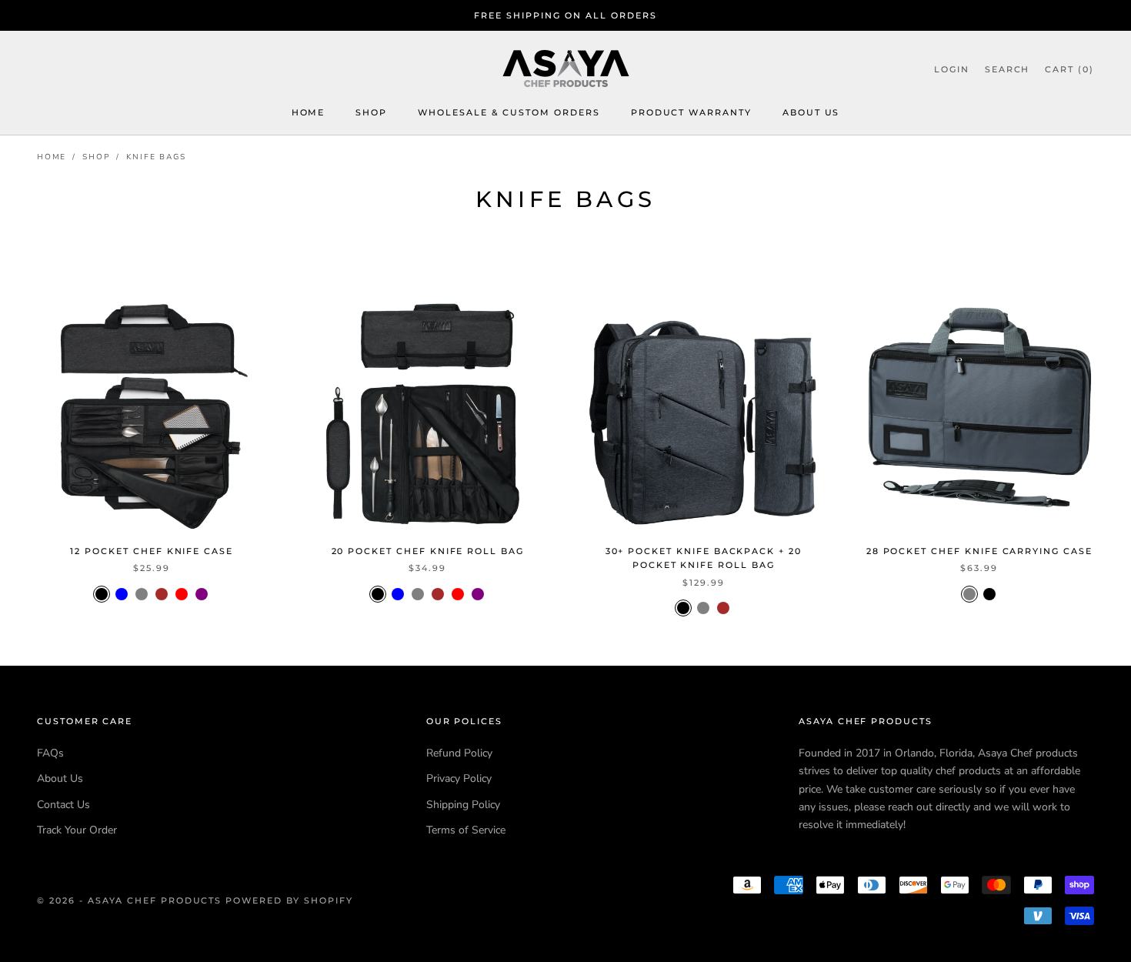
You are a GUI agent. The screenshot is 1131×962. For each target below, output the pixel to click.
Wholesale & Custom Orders (509, 114)
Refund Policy (459, 753)
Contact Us (63, 804)
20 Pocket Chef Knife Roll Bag (428, 551)
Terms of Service (465, 830)
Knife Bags (155, 157)
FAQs (50, 753)
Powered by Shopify (289, 900)
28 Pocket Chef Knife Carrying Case (979, 551)
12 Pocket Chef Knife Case (151, 551)
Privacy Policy (459, 778)
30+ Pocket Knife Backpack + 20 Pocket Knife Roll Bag (704, 558)
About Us (811, 114)
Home (308, 114)
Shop (371, 114)
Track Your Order (77, 830)
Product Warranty (691, 114)
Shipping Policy (463, 804)
